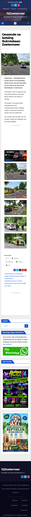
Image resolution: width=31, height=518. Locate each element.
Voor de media (24, 510)
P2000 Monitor (6, 8)
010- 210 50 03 (7, 344)
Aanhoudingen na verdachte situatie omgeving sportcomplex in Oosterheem (15, 276)
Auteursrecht (24, 500)
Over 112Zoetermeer (22, 8)
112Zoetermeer (15, 13)
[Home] (2, 23)
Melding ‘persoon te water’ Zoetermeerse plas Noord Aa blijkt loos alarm (15, 283)
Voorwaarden (24, 505)
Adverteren (13, 8)
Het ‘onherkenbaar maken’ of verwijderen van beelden (15, 515)
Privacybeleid (14, 505)
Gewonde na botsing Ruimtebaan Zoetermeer (11, 39)
